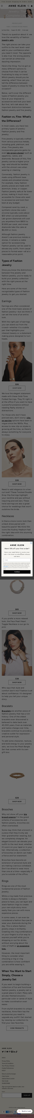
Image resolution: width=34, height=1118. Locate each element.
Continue (17, 572)
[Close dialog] (31, 543)
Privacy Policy (5, 566)
